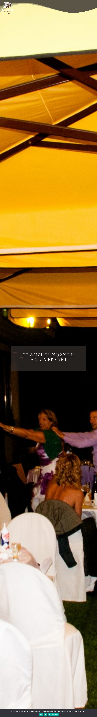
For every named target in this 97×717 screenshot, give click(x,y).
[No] (95, 713)
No (46, 714)
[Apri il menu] (93, 7)
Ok (41, 714)
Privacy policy (53, 714)
